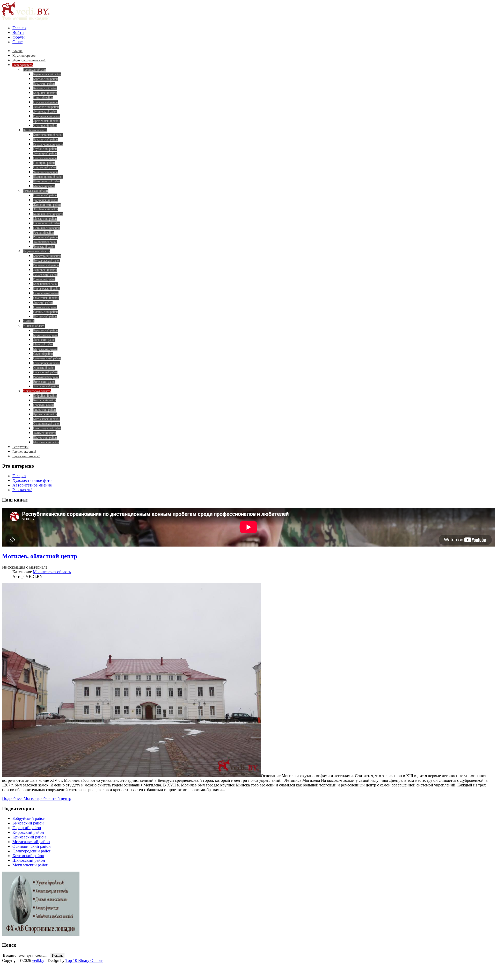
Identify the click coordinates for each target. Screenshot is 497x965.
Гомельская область (35, 191)
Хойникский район (45, 242)
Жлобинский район (45, 209)
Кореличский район (45, 284)
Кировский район (44, 409)
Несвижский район (45, 372)
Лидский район (43, 302)
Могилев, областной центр (39, 556)
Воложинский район (46, 377)
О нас (17, 42)
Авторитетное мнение (32, 485)
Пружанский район (45, 102)
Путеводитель (22, 65)
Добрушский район (45, 200)
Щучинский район (45, 316)
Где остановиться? (26, 456)
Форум (18, 37)
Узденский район (44, 368)
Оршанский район (44, 167)
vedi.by (38, 960)
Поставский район (45, 158)
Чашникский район (45, 172)
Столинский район (45, 125)
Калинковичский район (48, 214)
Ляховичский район (46, 107)
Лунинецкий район (45, 111)
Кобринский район (45, 93)
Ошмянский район (45, 307)
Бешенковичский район (48, 135)
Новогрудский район (46, 288)
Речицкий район (43, 232)
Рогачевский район (45, 237)
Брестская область (34, 69)
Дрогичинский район (46, 121)
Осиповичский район (46, 423)
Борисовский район (45, 335)
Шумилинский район (46, 181)
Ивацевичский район (46, 116)
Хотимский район (44, 433)
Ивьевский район (44, 279)
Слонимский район (45, 312)
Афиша (17, 51)
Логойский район (44, 340)
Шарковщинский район (48, 177)
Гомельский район (45, 195)
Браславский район (45, 139)
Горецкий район (43, 405)
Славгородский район (47, 428)
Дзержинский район (46, 386)
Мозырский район (45, 218)
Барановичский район (47, 74)
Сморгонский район (46, 298)
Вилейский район (44, 382)
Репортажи (20, 447)
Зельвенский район (45, 274)
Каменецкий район (45, 88)
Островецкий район (46, 293)
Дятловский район (45, 270)
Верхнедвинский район (48, 144)
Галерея (19, 476)
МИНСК (28, 321)
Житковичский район (47, 205)
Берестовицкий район (47, 256)
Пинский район (43, 97)
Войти (18, 32)
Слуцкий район (43, 354)
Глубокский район (45, 149)
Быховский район (44, 400)
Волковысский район (46, 260)
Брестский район (44, 83)
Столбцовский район (46, 363)
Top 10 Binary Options (84, 960)
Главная (19, 28)
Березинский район (45, 330)
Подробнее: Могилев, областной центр (36, 798)
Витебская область (35, 130)
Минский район (43, 344)
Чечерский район (44, 246)
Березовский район (45, 79)
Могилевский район (46, 442)
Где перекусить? (24, 451)
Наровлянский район (46, 223)
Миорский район (44, 186)
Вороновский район (46, 265)
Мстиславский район (46, 419)
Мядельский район (45, 349)
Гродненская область (36, 251)
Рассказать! (22, 490)
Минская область (34, 326)
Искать (57, 955)
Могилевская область (37, 391)
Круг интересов (23, 55)
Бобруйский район (45, 395)
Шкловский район (45, 437)
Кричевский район (45, 414)
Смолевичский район (47, 358)
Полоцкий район (44, 163)
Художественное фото (32, 480)
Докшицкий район (45, 153)
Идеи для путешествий (29, 60)
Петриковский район (46, 228)
